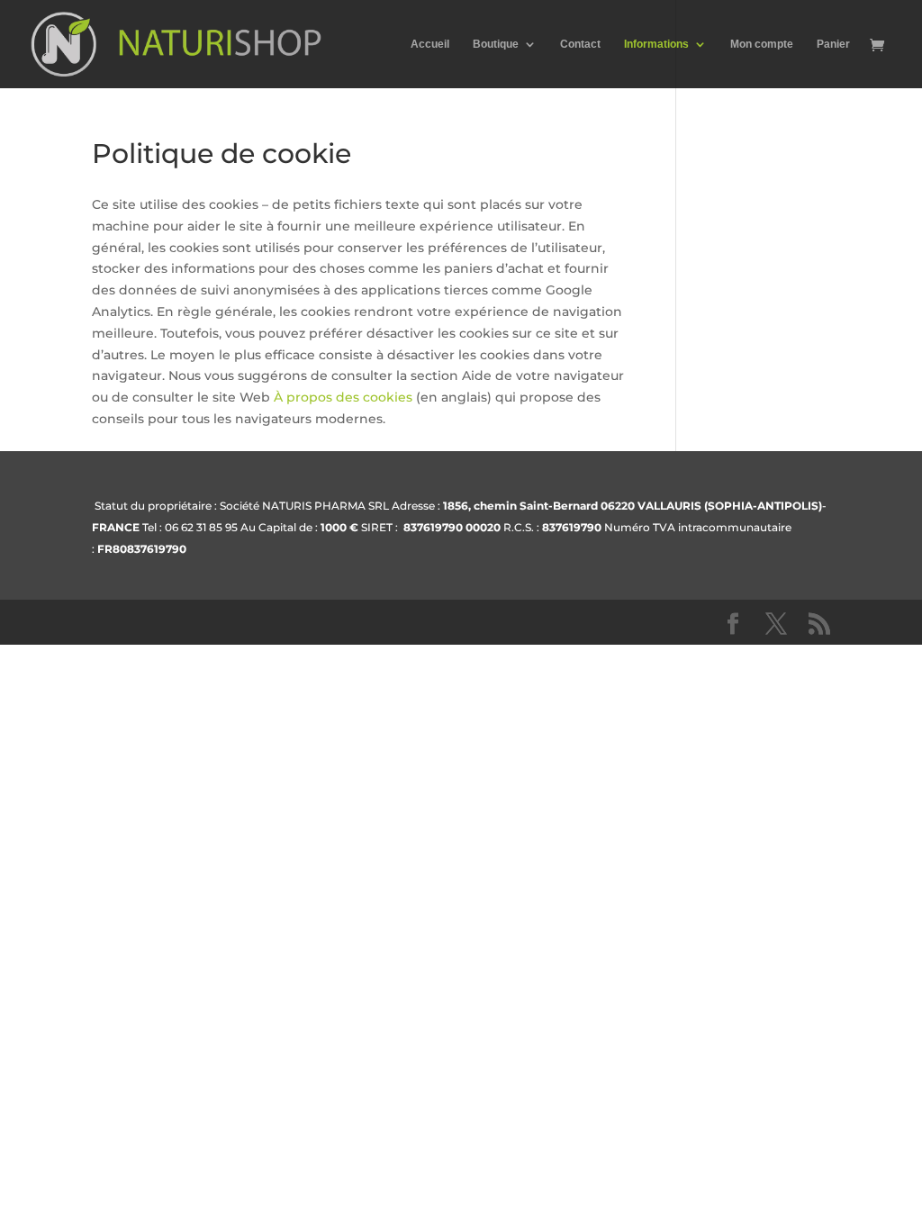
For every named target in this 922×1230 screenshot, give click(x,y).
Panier (833, 44)
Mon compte (761, 44)
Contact (580, 44)
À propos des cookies (343, 397)
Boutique (496, 44)
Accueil (430, 44)
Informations (656, 44)
